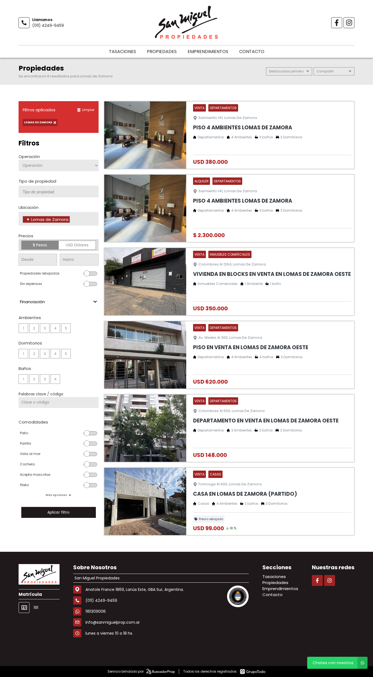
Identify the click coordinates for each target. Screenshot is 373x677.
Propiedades (162, 51)
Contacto (251, 51)
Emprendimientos (208, 51)
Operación (29, 156)
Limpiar (88, 109)
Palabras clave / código (41, 394)
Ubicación (29, 207)
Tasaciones (122, 51)
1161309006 (95, 611)
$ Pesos (40, 245)
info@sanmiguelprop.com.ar (112, 622)
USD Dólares (77, 245)
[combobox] (59, 191)
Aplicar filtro (58, 512)
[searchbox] (61, 191)
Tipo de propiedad (37, 181)
